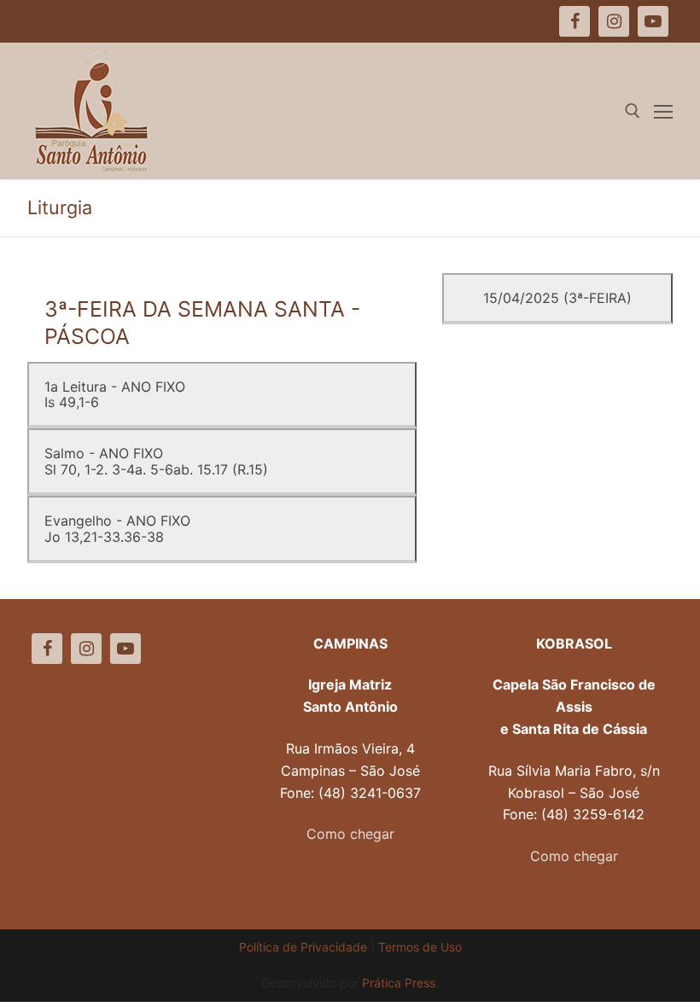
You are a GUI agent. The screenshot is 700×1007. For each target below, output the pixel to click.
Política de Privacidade (303, 947)
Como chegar (350, 833)
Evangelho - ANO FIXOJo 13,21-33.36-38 (117, 528)
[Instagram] (86, 648)
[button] (663, 24)
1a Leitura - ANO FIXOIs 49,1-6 (114, 394)
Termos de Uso (420, 947)
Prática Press (398, 982)
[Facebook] (47, 648)
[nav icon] (663, 111)
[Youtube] (125, 648)
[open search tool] (632, 111)
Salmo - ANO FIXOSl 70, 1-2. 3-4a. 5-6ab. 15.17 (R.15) (156, 461)
